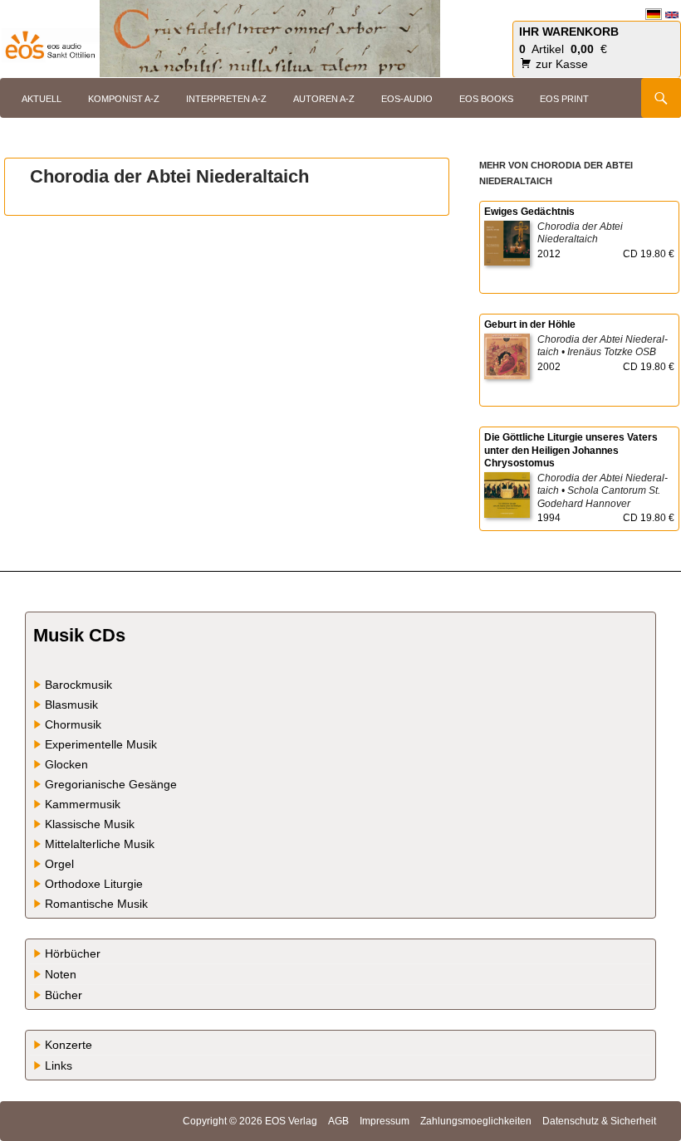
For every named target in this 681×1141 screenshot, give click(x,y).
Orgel (59, 863)
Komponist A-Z (123, 99)
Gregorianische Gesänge (111, 784)
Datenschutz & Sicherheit (599, 1121)
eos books (486, 99)
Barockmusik (78, 684)
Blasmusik (71, 704)
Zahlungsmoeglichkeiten (476, 1121)
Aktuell (41, 99)
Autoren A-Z (324, 99)
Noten (60, 974)
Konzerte (68, 1044)
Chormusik (73, 724)
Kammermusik (82, 804)
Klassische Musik (90, 824)
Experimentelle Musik (101, 744)
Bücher (63, 995)
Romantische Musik (96, 903)
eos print (564, 99)
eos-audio (407, 99)
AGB (338, 1121)
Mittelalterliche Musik (99, 844)
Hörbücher (72, 953)
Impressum (384, 1121)
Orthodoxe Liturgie (94, 883)
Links (58, 1065)
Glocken (66, 764)
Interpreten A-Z (226, 99)
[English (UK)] (672, 14)
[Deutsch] (653, 13)
